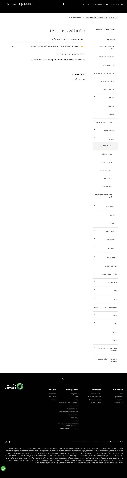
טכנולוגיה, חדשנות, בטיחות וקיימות (68, 403)
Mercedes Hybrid (95, 403)
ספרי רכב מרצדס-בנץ (72, 409)
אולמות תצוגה (52, 394)
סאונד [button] (115, 340)
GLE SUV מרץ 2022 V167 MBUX (96, 17)
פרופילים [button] (111, 139)
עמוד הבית (107, 11)
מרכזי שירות (52, 397)
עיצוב (76, 400)
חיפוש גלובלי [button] (110, 240)
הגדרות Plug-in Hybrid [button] (109, 274)
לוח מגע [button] (111, 114)
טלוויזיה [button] (114, 332)
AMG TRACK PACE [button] (111, 266)
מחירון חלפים (74, 418)
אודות (76, 397)
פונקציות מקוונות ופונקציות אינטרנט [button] (105, 307)
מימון (121, 394)
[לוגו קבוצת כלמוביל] (14, 389)
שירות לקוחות (74, 394)
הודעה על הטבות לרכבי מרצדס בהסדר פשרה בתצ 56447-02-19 (68, 425)
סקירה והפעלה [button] (112, 40)
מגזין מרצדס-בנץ (73, 406)
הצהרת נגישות (76, 442)
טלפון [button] (115, 299)
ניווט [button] (115, 291)
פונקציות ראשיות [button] (109, 131)
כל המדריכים (113, 17)
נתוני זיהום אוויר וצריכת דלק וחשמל (68, 412)
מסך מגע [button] (111, 106)
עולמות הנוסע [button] (110, 207)
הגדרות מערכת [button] (112, 258)
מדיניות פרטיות (86, 442)
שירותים (101, 11)
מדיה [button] (115, 316)
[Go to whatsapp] (3, 468)
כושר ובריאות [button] (112, 283)
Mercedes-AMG (96, 394)
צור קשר (53, 400)
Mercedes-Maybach (94, 397)
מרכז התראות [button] (110, 232)
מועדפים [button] (111, 223)
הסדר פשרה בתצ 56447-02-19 (69, 429)
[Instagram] (6, 442)
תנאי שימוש (96, 442)
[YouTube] (9, 442)
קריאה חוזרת (74, 421)
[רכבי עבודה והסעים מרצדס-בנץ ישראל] (63, 4)
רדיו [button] (115, 324)
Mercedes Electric (95, 400)
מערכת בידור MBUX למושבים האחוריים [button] (107, 360)
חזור (119, 11)
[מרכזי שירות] (8, 4)
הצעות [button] (112, 215)
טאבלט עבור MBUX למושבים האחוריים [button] (107, 350)
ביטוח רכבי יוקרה (118, 397)
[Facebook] (13, 442)
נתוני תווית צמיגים (73, 415)
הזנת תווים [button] (111, 248)
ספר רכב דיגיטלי (118, 403)
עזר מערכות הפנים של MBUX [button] (105, 122)
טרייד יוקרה (120, 400)
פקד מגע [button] (111, 98)
